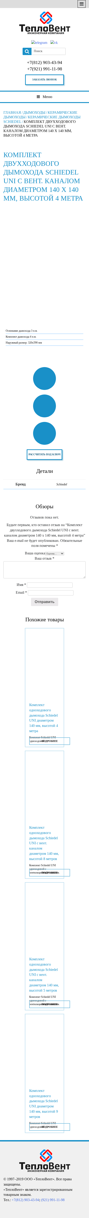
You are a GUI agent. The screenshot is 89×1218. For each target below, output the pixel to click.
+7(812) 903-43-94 (44, 62)
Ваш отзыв (44, 558)
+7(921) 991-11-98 (44, 68)
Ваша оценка (35, 553)
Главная (12, 112)
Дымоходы (34, 112)
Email (21, 592)
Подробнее (50, 741)
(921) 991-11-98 (53, 1200)
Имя (21, 585)
